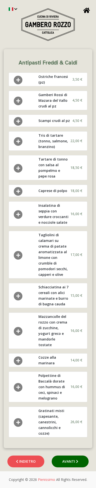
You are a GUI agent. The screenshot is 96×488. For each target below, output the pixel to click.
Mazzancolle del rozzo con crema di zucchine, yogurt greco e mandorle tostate (52, 330)
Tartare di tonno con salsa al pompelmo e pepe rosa (53, 167)
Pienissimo (46, 479)
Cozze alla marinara (47, 360)
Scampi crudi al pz (54, 120)
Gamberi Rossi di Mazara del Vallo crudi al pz (52, 100)
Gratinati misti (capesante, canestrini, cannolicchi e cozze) (51, 422)
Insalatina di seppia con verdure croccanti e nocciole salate (53, 214)
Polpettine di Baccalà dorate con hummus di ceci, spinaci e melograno (51, 386)
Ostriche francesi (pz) (53, 79)
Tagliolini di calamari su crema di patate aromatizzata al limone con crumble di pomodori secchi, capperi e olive (53, 255)
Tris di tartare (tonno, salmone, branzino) (53, 141)
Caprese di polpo (52, 190)
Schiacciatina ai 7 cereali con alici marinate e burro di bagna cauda (53, 295)
